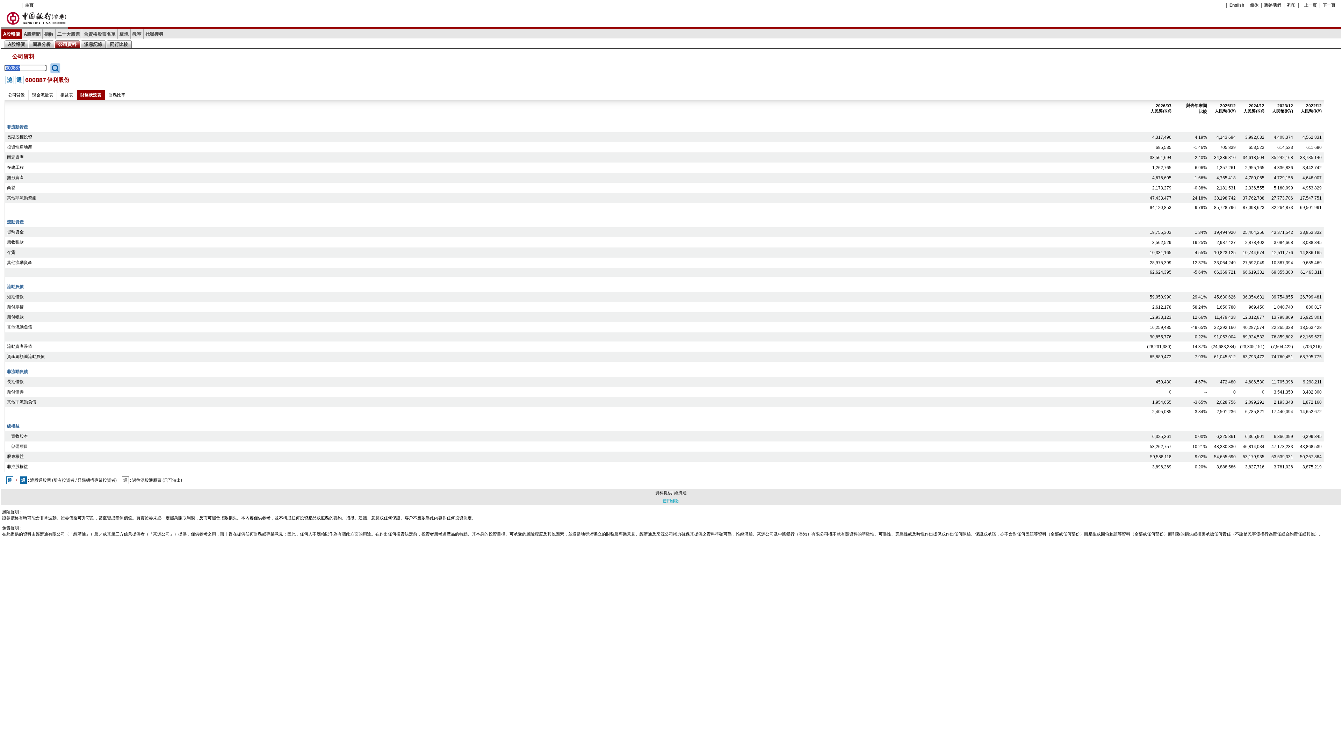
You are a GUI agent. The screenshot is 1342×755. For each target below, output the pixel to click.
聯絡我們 (1272, 5)
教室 (137, 34)
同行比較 (119, 44)
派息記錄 (93, 44)
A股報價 (11, 34)
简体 (1254, 5)
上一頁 (1310, 5)
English (1236, 5)
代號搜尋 (154, 34)
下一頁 (1329, 5)
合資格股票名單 (100, 34)
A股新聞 (32, 34)
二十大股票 (68, 34)
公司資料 (67, 44)
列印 (1291, 5)
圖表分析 (42, 44)
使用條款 (671, 500)
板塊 (124, 34)
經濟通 (680, 492)
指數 (48, 34)
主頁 (29, 5)
